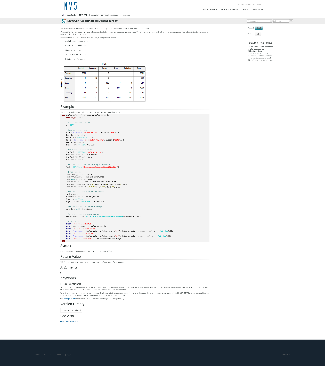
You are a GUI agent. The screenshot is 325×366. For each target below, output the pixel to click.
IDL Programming (230, 10)
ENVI (245, 10)
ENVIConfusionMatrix (69, 321)
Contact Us (286, 355)
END (63, 241)
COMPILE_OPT (71, 118)
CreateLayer (85, 202)
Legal (69, 355)
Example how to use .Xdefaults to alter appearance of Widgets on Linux (260, 49)
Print (68, 224)
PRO (63, 115)
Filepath (77, 132)
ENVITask (81, 152)
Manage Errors (70, 299)
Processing (94, 15)
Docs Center (210, 10)
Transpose (78, 231)
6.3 (258, 34)
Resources (257, 10)
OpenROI (82, 145)
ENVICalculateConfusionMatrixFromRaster (104, 216)
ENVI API (83, 15)
